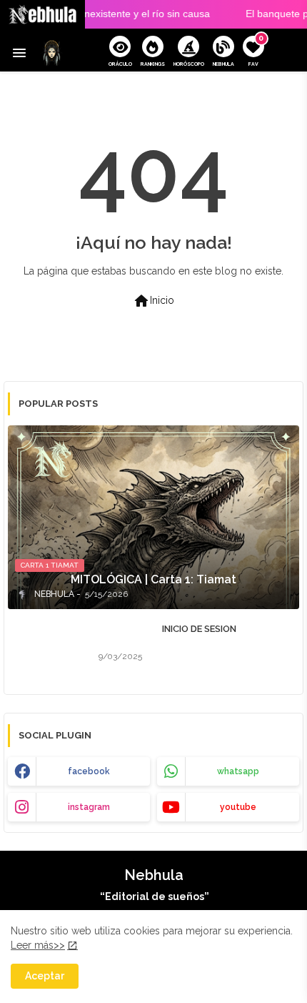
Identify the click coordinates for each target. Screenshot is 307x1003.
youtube (238, 807)
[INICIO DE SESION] (49, 646)
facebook (89, 771)
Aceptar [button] (44, 976)
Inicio (153, 301)
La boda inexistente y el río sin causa (116, 13)
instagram (89, 807)
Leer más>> (38, 945)
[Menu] (19, 53)
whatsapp (238, 771)
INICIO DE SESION (199, 628)
